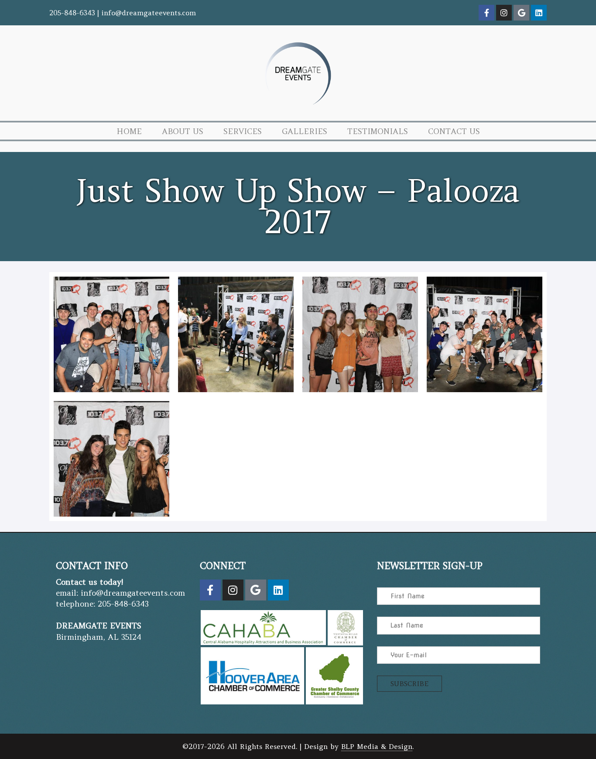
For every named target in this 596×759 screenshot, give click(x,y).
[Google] (521, 13)
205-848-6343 (72, 12)
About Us (182, 131)
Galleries (304, 131)
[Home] (298, 108)
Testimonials (377, 131)
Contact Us (454, 131)
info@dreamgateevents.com (148, 12)
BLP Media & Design (376, 746)
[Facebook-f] (486, 13)
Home (129, 131)
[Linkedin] (539, 13)
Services (242, 131)
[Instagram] (504, 13)
